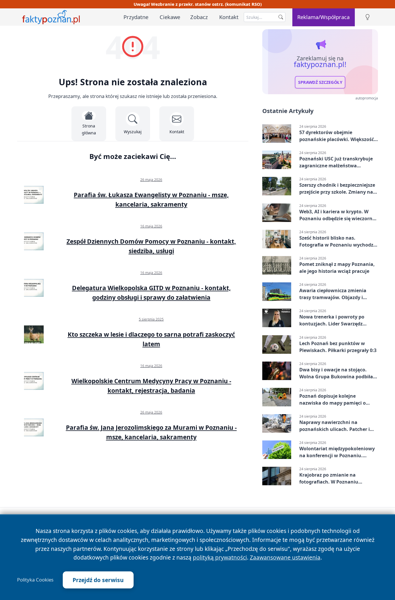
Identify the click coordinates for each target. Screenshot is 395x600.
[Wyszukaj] (280, 17)
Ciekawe (170, 17)
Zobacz (199, 17)
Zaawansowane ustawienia (285, 557)
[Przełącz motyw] (367, 17)
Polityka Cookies (35, 580)
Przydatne (135, 17)
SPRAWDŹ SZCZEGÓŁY (320, 82)
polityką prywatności (220, 557)
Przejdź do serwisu (98, 580)
